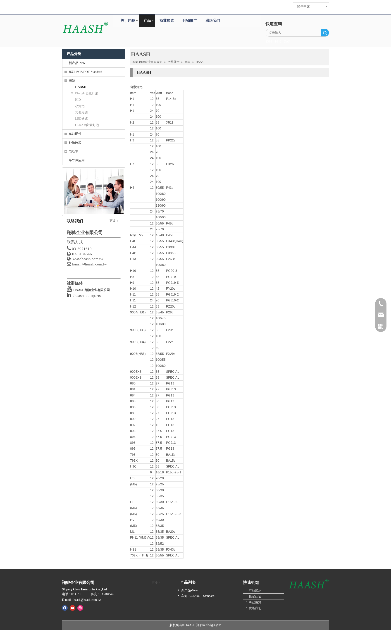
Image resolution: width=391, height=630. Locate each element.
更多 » (114, 220)
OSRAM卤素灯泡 (87, 125)
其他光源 (81, 112)
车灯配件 (75, 134)
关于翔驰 (128, 20)
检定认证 (255, 596)
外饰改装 (75, 142)
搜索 (325, 32)
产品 (147, 20)
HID (78, 99)
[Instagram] (80, 608)
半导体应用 (77, 160)
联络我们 (213, 20)
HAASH (80, 87)
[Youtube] (72, 608)
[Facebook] (65, 608)
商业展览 (167, 20)
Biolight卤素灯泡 (86, 93)
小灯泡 (80, 106)
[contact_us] (93, 191)
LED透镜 (81, 118)
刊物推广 (190, 20)
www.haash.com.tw (88, 259)
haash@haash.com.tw (89, 264)
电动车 (73, 151)
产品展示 (255, 590)
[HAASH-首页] (85, 28)
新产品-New (77, 63)
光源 (72, 80)
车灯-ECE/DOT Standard (85, 72)
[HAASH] (308, 584)
